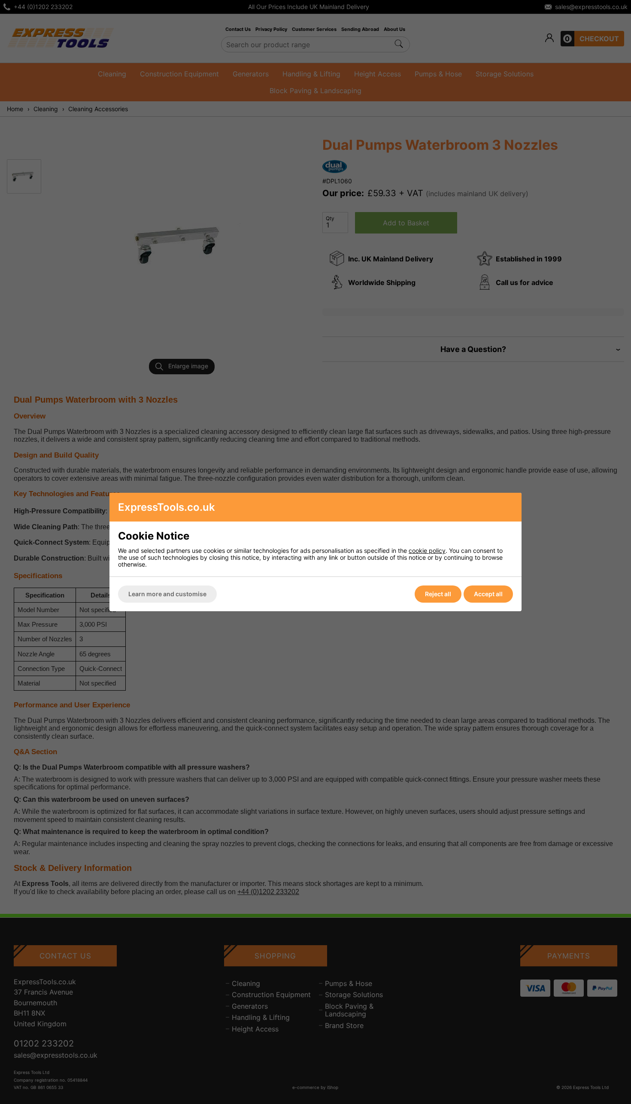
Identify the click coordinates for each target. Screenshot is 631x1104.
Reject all (438, 593)
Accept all (488, 593)
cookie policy (427, 550)
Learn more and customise (167, 593)
